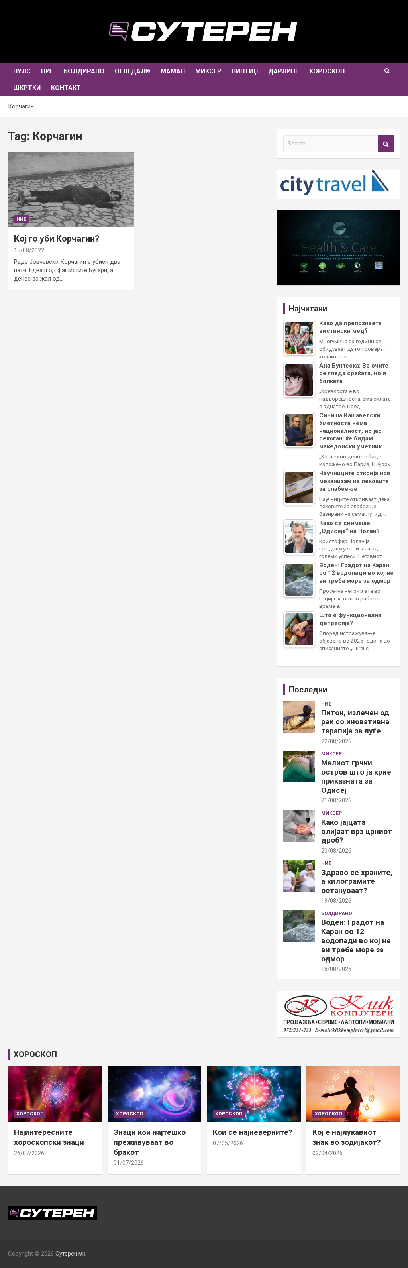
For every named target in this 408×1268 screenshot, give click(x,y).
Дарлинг (283, 71)
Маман (173, 71)
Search (386, 143)
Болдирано (84, 71)
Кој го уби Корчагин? (57, 239)
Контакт (66, 88)
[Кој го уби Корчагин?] (71, 189)
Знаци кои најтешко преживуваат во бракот (150, 1142)
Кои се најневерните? (252, 1132)
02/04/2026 (327, 1153)
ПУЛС (22, 71)
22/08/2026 (336, 741)
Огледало (132, 71)
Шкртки (27, 88)
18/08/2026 (336, 969)
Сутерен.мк (70, 1253)
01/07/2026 (129, 1163)
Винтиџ (245, 71)
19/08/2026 (336, 901)
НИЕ (47, 71)
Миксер (208, 71)
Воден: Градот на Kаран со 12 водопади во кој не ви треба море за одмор (356, 940)
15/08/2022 (29, 250)
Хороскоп (327, 71)
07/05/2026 (228, 1143)
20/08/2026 (336, 850)
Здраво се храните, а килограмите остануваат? (356, 881)
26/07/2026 (29, 1153)
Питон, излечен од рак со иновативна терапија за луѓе (355, 721)
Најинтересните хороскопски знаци (49, 1137)
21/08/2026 (336, 800)
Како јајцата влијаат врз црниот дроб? (356, 831)
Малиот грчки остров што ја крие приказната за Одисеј (356, 776)
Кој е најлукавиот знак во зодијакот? (346, 1137)
